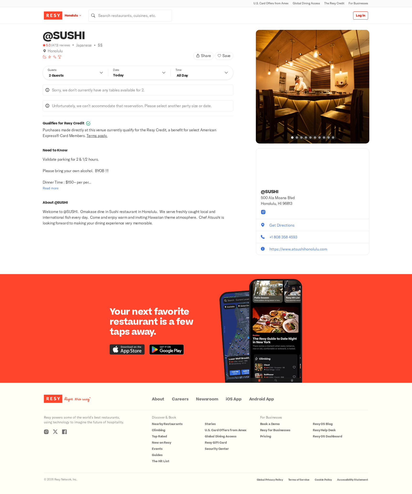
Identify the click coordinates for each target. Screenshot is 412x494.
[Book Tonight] (44, 57)
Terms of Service (299, 480)
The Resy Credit (334, 3)
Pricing (265, 436)
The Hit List (160, 461)
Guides (157, 455)
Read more (50, 188)
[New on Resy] (55, 57)
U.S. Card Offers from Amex (270, 3)
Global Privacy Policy (270, 480)
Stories (210, 424)
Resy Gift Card (216, 443)
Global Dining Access (306, 3)
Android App (261, 399)
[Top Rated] (60, 57)
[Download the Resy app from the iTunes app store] (127, 349)
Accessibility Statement (352, 480)
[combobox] (130, 15)
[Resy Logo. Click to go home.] (53, 15)
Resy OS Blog (322, 424)
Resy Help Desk (324, 430)
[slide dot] (292, 137)
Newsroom (207, 399)
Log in (360, 15)
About (158, 399)
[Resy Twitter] (55, 431)
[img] (44, 51)
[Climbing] (50, 57)
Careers (180, 399)
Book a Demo (270, 424)
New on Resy (161, 443)
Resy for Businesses (275, 430)
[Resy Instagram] (46, 431)
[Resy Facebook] (64, 431)
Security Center (217, 449)
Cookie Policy (323, 480)
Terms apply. (97, 135)
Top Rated (159, 436)
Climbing (158, 430)
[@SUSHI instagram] (263, 212)
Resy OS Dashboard (327, 436)
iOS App (233, 399)
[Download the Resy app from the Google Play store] (166, 349)
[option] (312, 86)
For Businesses (358, 3)
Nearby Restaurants (167, 424)
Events (157, 449)
